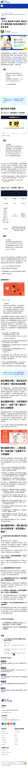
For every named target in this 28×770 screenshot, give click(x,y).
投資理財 (16, 740)
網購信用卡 (20, 61)
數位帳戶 (16, 737)
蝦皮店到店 (12, 59)
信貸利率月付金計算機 (6, 752)
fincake (18, 62)
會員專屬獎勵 (4, 742)
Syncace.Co (11, 761)
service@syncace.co (6, 712)
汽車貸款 (16, 744)
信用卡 (16, 735)
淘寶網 (21, 55)
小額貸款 (16, 742)
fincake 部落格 (5, 733)
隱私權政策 (4, 740)
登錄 (25, 366)
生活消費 (3, 18)
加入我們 (3, 731)
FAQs (3, 735)
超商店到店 (19, 57)
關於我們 (3, 744)
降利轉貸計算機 (5, 754)
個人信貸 (16, 733)
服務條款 (3, 737)
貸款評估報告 (17, 731)
